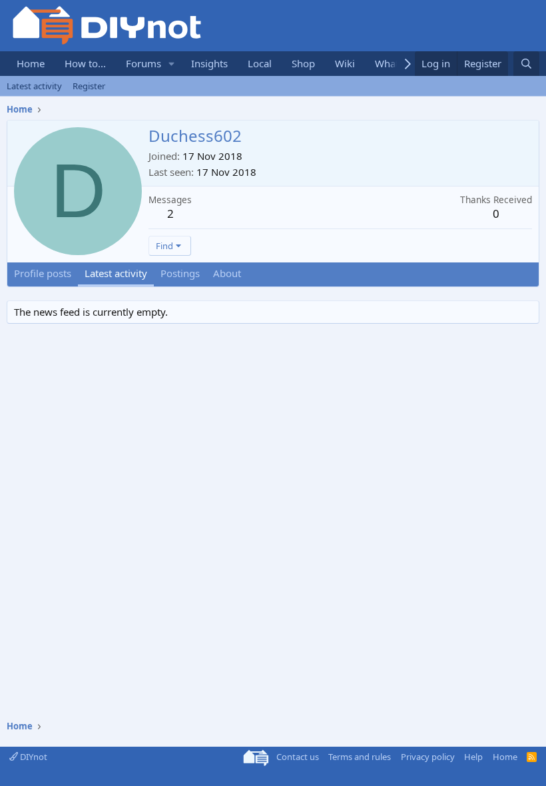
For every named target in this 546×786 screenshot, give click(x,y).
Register (89, 86)
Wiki (345, 63)
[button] (171, 63)
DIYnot (32, 757)
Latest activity (34, 86)
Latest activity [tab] (116, 273)
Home (31, 63)
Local (260, 63)
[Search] (526, 63)
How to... (85, 63)
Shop (303, 63)
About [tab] (227, 273)
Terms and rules (359, 757)
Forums (143, 63)
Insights (209, 63)
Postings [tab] (180, 273)
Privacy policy (428, 757)
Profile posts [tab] (42, 273)
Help (473, 757)
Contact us (297, 757)
